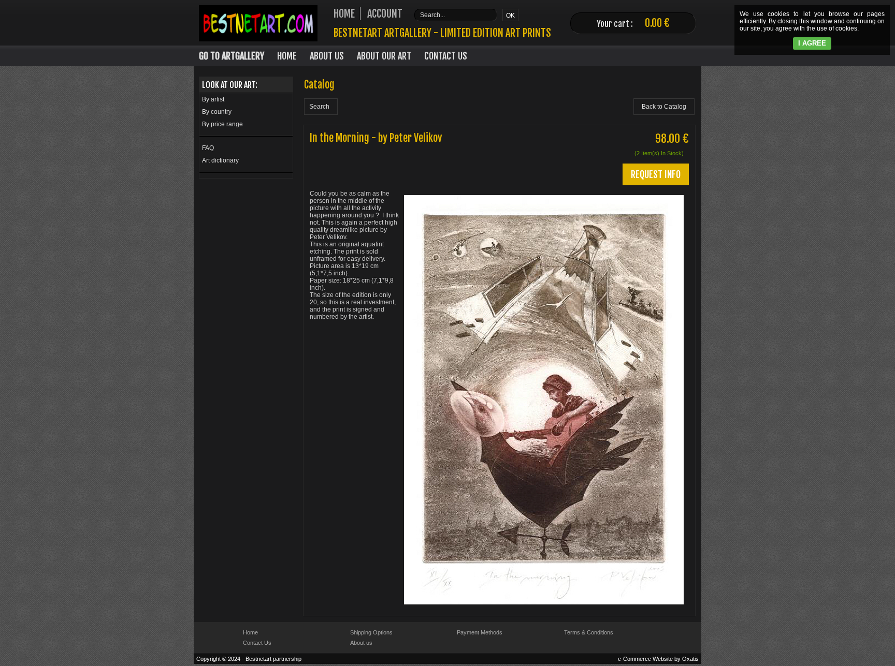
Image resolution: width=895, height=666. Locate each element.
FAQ (208, 148)
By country (217, 111)
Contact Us (445, 56)
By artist (213, 99)
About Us (327, 56)
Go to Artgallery (231, 56)
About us (361, 643)
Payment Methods (479, 632)
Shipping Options (371, 632)
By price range (222, 124)
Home (287, 56)
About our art (384, 56)
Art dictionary (220, 160)
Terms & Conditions (588, 632)
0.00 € (657, 23)
